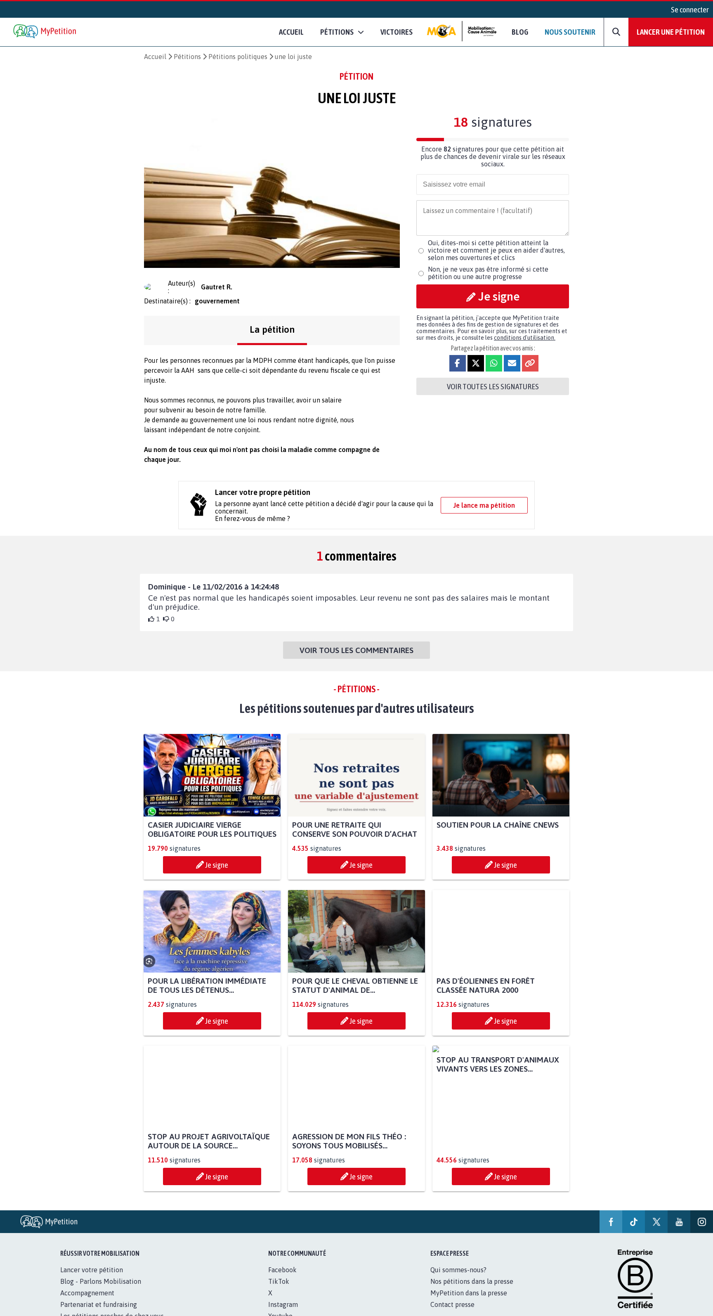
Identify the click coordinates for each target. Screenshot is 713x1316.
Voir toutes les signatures (493, 386)
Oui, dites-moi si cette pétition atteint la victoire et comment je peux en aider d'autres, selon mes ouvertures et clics (496, 250)
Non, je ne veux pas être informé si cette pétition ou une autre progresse (488, 272)
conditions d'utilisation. (524, 337)
